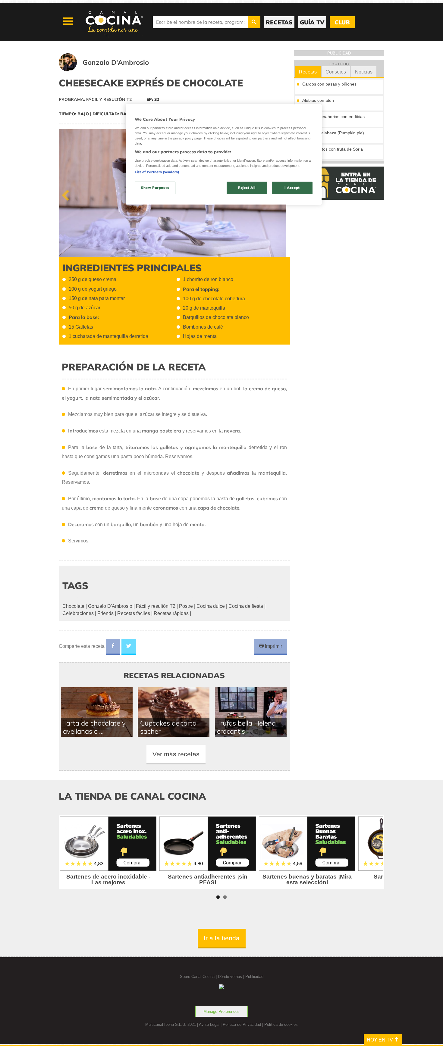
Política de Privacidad (242, 1024)
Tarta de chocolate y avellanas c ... (94, 727)
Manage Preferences (221, 1011)
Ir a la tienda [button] (222, 938)
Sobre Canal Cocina (197, 976)
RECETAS (279, 22)
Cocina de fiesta (245, 606)
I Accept (292, 188)
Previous (68, 194)
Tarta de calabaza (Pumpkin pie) (333, 132)
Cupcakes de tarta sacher (168, 727)
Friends (105, 613)
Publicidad (254, 976)
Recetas (308, 71)
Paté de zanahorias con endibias (333, 116)
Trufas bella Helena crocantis (246, 727)
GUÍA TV (312, 22)
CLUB (342, 22)
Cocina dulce (210, 606)
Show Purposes (155, 188)
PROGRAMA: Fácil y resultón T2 (95, 99)
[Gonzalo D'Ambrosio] (111, 69)
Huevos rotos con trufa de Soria (332, 149)
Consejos (335, 71)
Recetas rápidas (171, 613)
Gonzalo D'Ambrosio (110, 606)
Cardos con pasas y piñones (329, 84)
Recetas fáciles (133, 613)
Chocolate (73, 606)
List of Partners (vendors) (157, 172)
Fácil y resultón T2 (155, 606)
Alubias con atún (318, 100)
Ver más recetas (176, 754)
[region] (224, 154)
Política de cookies (281, 1024)
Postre (186, 606)
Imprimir (273, 646)
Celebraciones (78, 613)
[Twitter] (128, 647)
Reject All (247, 188)
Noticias (363, 71)
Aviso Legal (209, 1024)
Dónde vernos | (231, 976)
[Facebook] (113, 647)
